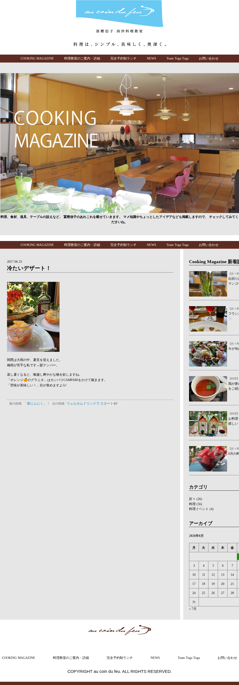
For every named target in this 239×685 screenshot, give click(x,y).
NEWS (151, 58)
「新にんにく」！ (29, 403)
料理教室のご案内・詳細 (82, 58)
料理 (192, 504)
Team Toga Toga (177, 58)
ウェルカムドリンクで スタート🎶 (85, 403)
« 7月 (193, 609)
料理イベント (199, 509)
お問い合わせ (208, 58)
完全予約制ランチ (123, 58)
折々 (192, 499)
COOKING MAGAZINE (37, 58)
